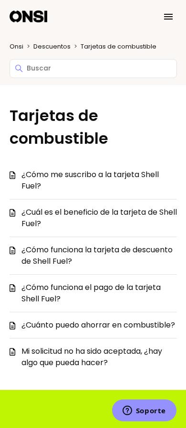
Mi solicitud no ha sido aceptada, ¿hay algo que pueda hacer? (91, 357)
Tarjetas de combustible (118, 46)
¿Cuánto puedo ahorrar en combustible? (98, 324)
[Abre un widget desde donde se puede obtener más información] (144, 411)
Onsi (16, 46)
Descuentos (52, 46)
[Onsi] (29, 17)
